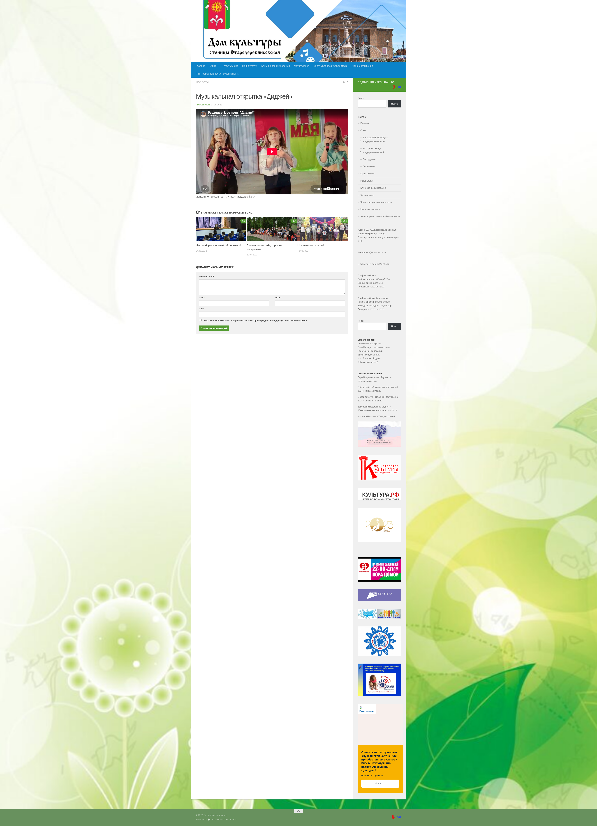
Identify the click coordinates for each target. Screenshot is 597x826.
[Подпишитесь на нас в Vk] (399, 87)
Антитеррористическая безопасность (217, 73)
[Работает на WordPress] (209, 820)
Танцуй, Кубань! (373, 390)
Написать (380, 783)
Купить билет (230, 65)
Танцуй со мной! (386, 416)
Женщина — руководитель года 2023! (378, 410)
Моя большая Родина (369, 358)
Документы (369, 166)
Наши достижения (362, 65)
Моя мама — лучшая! (310, 245)
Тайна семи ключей (368, 362)
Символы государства (369, 343)
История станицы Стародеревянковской (372, 150)
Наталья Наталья (367, 416)
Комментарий (207, 276)
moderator (203, 104)
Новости (202, 82)
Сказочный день (373, 400)
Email (278, 297)
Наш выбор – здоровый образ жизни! (218, 245)
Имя (202, 297)
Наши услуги (249, 65)
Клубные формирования (275, 65)
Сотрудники (369, 159)
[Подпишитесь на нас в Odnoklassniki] (394, 87)
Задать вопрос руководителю (330, 65)
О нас (213, 65)
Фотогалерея (301, 65)
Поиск (361, 98)
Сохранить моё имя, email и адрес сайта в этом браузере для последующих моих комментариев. (255, 320)
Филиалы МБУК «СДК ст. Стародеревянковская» (374, 139)
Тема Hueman (230, 819)
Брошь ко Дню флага (368, 354)
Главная (200, 65)
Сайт (201, 308)
